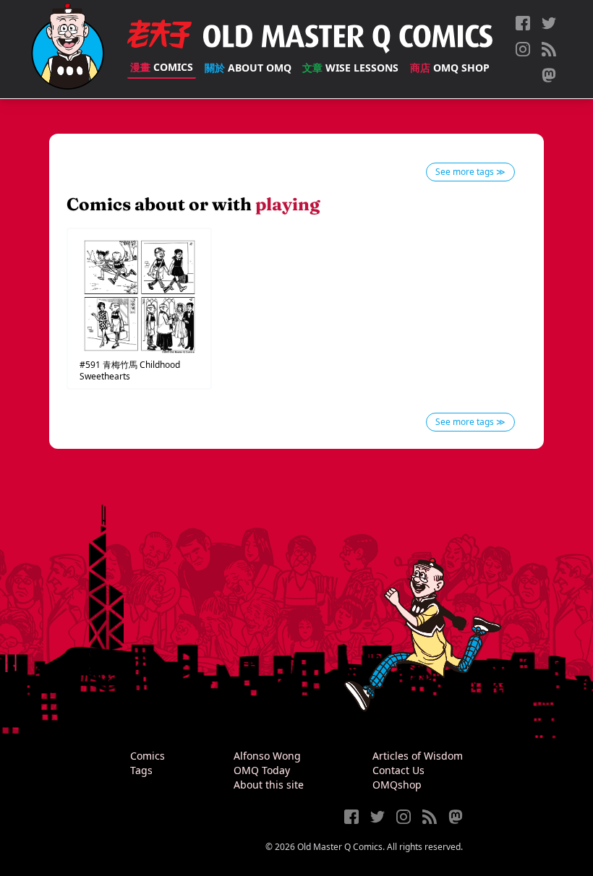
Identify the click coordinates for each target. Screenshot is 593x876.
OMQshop (397, 784)
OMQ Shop (450, 67)
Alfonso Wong (267, 756)
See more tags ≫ (470, 172)
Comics (161, 67)
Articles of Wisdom (417, 756)
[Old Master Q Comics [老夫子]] (67, 49)
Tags (141, 770)
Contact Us (398, 770)
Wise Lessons (350, 67)
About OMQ (248, 67)
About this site (269, 784)
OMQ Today (262, 770)
